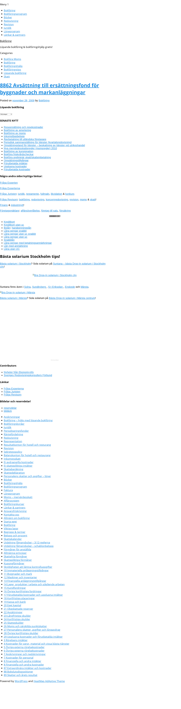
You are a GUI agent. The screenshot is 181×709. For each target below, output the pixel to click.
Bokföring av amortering (17, 130)
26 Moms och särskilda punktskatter (25, 626)
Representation (13, 441)
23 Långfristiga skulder (17, 615)
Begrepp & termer (14, 532)
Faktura (8, 490)
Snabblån (9, 239)
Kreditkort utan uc (14, 224)
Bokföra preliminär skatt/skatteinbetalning (27, 157)
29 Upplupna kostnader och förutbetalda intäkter (33, 636)
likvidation (56, 193)
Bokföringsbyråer (14, 424)
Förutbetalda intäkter (15, 163)
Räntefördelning (13, 434)
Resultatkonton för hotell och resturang (27, 444)
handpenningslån (21, 227)
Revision (9, 24)
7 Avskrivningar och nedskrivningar (25, 654)
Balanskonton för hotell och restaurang (27, 455)
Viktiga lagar (11, 528)
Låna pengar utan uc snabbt (20, 233)
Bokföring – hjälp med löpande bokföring (28, 420)
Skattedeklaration (14, 472)
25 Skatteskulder (14, 622)
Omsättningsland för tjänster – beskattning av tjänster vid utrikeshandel (44, 145)
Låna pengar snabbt (15, 230)
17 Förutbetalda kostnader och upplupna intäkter (33, 594)
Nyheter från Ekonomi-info (19, 372)
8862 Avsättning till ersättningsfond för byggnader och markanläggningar (49, 89)
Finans (4, 205)
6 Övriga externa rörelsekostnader (24, 650)
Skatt (7, 76)
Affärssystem (11, 500)
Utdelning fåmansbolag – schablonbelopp (29, 546)
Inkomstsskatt (12, 458)
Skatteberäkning (13, 469)
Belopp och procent (15, 535)
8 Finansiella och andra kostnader (24, 664)
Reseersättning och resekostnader (23, 127)
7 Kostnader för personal (18, 657)
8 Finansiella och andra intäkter (22, 661)
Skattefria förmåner (15, 556)
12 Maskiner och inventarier (20, 577)
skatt (93, 199)
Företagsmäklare (9, 210)
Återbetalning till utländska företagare (25, 139)
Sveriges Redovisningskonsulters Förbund (28, 375)
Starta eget (10, 521)
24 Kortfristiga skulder (17, 619)
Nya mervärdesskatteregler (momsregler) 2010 (30, 148)
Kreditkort (9, 221)
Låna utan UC (12, 248)
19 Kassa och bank (15, 601)
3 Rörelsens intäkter (16, 640)
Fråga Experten (9, 182)
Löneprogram (12, 31)
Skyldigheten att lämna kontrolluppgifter (28, 567)
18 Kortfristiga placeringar (19, 598)
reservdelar (10, 407)
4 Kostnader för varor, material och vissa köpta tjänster (36, 643)
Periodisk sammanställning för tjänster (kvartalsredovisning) (38, 142)
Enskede (70, 286)
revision (74, 199)
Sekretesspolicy (13, 451)
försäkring (65, 210)
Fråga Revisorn (9, 199)
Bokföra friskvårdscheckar (19, 154)
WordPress (21, 681)
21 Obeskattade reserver (18, 608)
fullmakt (44, 193)
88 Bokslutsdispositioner (18, 671)
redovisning (37, 199)
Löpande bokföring (15, 73)
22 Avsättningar (13, 612)
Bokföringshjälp (13, 66)
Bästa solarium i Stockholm (15, 263)
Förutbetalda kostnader (17, 169)
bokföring (24, 199)
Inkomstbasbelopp (14, 136)
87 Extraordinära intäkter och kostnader (27, 668)
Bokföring (9, 10)
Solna (27, 286)
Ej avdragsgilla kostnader (18, 462)
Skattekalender (13, 539)
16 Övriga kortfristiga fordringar (23, 591)
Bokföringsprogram (15, 14)
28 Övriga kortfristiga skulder (21, 633)
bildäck (8, 410)
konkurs (69, 193)
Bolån (7, 227)
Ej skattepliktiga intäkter (18, 465)
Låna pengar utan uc (15, 236)
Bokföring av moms (15, 133)
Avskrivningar (12, 417)
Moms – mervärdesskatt (18, 497)
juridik (21, 193)
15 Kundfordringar (15, 588)
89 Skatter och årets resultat (20, 675)
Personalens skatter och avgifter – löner (27, 476)
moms (83, 199)
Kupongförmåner (14, 563)
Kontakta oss (11, 514)
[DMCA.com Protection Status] (54, 216)
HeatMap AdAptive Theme (49, 681)
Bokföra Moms (12, 59)
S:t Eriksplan (55, 286)
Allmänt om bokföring (17, 518)
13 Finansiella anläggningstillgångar (25, 581)
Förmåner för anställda (17, 549)
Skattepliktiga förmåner (18, 560)
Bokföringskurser (14, 504)
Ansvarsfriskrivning (15, 511)
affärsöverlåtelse (30, 210)
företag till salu (49, 210)
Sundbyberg (39, 286)
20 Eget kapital (12, 605)
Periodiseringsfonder (16, 430)
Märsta (84, 286)
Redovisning (11, 21)
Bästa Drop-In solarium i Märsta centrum (72, 298)
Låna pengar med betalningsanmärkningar (28, 242)
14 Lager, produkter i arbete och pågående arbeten (34, 584)
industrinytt (17, 205)
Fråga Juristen (8, 193)
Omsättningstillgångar (16, 160)
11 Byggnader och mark (18, 574)
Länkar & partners (14, 34)
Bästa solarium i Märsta (13, 298)
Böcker (8, 17)
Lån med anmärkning (16, 245)
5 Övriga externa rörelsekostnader (24, 647)
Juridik (7, 28)
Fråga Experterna (10, 188)
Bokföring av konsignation (18, 151)
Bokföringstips (12, 69)
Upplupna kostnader (15, 166)
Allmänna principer (15, 553)
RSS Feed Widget (55, 359)
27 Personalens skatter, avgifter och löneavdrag (32, 629)
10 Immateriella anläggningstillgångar (26, 570)
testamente (32, 193)
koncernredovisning (57, 199)
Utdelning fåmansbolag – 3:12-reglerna (27, 542)
